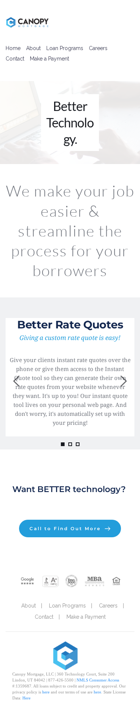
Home (13, 48)
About (33, 48)
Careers (98, 48)
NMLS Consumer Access (98, 680)
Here (26, 698)
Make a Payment (49, 59)
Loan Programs (64, 48)
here (46, 692)
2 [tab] (70, 444)
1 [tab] (63, 444)
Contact (15, 59)
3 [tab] (78, 444)
